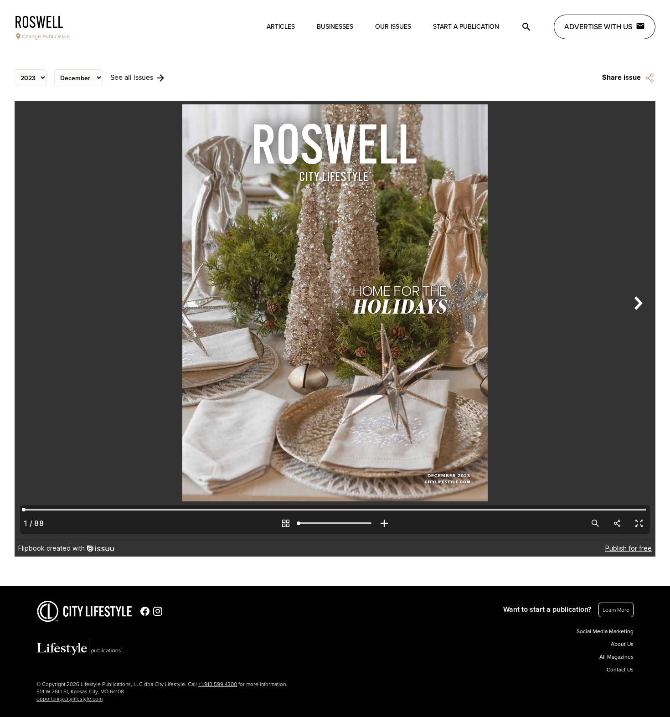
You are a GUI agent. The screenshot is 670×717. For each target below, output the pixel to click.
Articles (281, 27)
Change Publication (46, 36)
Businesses (335, 27)
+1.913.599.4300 (217, 684)
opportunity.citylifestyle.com (69, 699)
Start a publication (466, 27)
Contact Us (620, 669)
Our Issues (393, 27)
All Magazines (616, 657)
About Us (622, 644)
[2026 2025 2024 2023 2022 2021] (31, 77)
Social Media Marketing (605, 631)
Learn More (616, 610)
